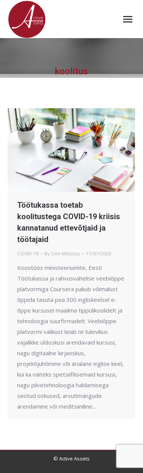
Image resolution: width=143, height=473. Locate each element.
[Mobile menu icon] (127, 19)
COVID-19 (28, 253)
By (62, 253)
